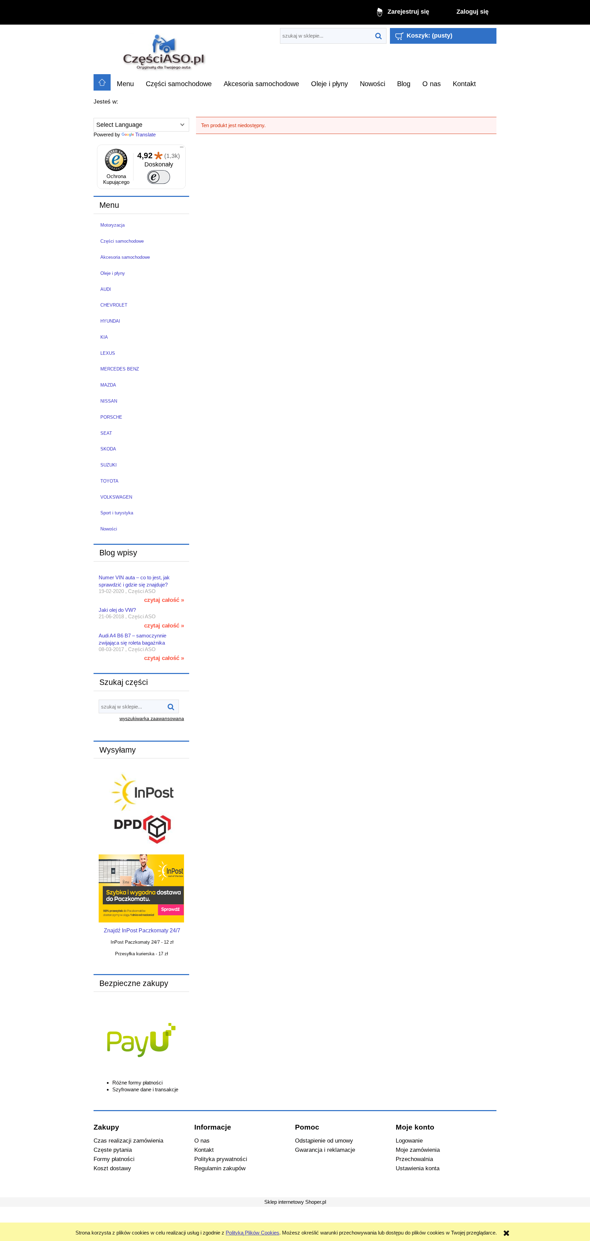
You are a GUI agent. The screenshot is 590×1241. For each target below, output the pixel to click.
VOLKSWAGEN (116, 497)
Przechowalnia (414, 1159)
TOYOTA (109, 481)
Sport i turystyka (116, 512)
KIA (104, 337)
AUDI (105, 289)
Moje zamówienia (418, 1149)
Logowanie (409, 1140)
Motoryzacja (112, 225)
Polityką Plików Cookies (252, 1233)
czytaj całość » (164, 600)
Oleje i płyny (112, 273)
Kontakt (204, 1149)
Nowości (108, 528)
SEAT (106, 433)
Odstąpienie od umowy (324, 1140)
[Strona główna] (165, 49)
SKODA (108, 448)
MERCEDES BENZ (119, 369)
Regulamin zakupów (219, 1168)
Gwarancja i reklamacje (325, 1149)
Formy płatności (114, 1159)
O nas (202, 1140)
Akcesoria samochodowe (125, 257)
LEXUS (107, 353)
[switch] (158, 177)
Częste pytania (113, 1149)
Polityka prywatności (220, 1159)
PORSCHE (111, 417)
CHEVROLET (113, 305)
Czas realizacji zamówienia (128, 1140)
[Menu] (182, 149)
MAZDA (108, 385)
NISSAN (108, 401)
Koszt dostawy (112, 1168)
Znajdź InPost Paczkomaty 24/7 (142, 930)
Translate (145, 134)
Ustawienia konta (417, 1168)
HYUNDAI (110, 321)
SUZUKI (108, 465)
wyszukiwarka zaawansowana (152, 718)
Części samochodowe (122, 241)
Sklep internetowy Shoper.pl (295, 1202)
